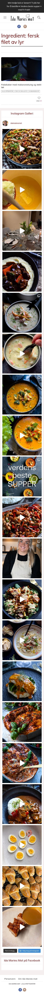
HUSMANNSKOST (34, 91)
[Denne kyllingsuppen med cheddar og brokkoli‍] (22, 435)
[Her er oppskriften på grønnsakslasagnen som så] (22, 722)
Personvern (9, 978)
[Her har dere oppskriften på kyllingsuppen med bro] (22, 394)
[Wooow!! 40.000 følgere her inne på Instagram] (22, 558)
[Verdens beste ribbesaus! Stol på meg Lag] (22, 927)
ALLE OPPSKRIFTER (7, 91)
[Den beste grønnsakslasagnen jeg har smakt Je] (22, 763)
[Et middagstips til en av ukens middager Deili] (22, 599)
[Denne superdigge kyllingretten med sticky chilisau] (22, 517)
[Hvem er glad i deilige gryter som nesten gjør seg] (22, 272)
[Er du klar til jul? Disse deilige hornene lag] (22, 886)
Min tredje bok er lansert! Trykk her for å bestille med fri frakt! (24, 6)
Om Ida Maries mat (27, 978)
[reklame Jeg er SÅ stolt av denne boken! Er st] (22, 476)
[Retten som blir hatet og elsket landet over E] (22, 845)
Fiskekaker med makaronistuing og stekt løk (21, 86)
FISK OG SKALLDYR (21, 91)
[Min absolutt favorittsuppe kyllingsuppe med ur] (22, 640)
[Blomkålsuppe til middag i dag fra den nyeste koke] (22, 190)
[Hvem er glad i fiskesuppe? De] (22, 354)
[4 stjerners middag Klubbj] (22, 231)
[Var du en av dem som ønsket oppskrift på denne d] (22, 313)
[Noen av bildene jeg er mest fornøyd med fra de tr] (22, 681)
